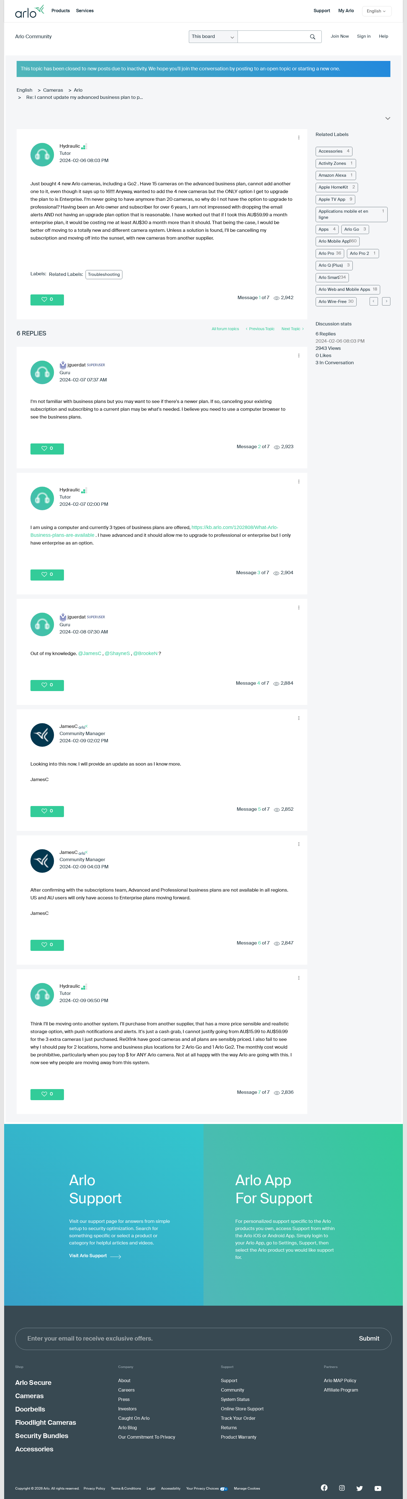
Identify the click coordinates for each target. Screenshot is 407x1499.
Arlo (78, 90)
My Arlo (346, 11)
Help (383, 36)
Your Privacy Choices (202, 1488)
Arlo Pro (326, 253)
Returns (229, 1428)
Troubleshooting (104, 275)
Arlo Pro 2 (359, 253)
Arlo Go (351, 229)
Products (60, 11)
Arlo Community (33, 36)
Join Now (340, 36)
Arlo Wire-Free (333, 302)
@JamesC (89, 653)
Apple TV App (332, 199)
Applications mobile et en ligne (343, 214)
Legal (151, 1488)
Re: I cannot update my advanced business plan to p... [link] (84, 97)
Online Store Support (242, 1409)
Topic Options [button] (387, 119)
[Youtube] (378, 1488)
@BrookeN (145, 653)
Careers (126, 1390)
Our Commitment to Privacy (146, 1437)
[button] (298, 137)
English (24, 90)
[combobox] (280, 36)
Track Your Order (238, 1418)
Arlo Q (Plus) (331, 265)
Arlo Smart (329, 278)
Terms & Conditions (126, 1488)
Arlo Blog (127, 1428)
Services (85, 11)
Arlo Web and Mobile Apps (344, 290)
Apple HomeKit (333, 187)
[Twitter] (359, 1488)
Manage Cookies (247, 1488)
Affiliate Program (341, 1390)
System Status (235, 1400)
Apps (324, 229)
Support (322, 11)
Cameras (53, 90)
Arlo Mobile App (334, 241)
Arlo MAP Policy (340, 1381)
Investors (127, 1409)
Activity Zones (332, 163)
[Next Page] (386, 301)
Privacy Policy (94, 1488)
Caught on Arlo (134, 1418)
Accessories (330, 151)
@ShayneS (117, 653)
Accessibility (171, 1488)
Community (232, 1390)
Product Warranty (238, 1437)
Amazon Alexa (332, 175)
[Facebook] (324, 1487)
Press (124, 1400)
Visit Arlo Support (88, 1256)
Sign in (364, 36)
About (124, 1381)
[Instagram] (342, 1488)
